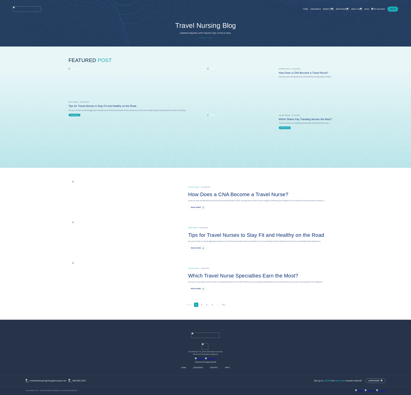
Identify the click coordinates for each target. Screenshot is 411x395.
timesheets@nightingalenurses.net (48, 380)
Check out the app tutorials (205, 362)
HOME (305, 9)
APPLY (393, 9)
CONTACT (214, 367)
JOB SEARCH (315, 9)
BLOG (367, 9)
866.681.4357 (79, 380)
